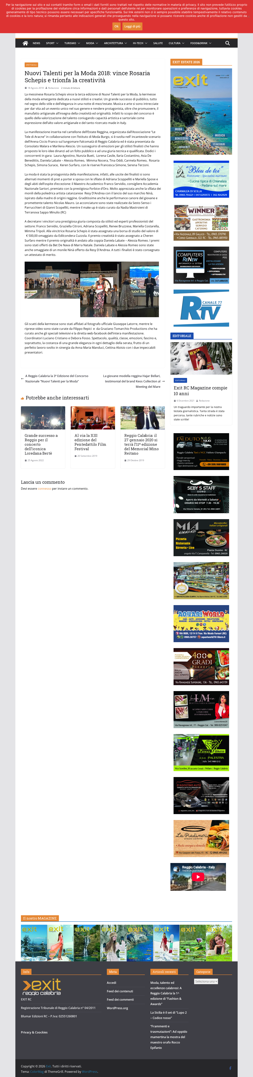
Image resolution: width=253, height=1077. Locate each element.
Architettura (113, 43)
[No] (248, 16)
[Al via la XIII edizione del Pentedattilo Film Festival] (93, 409)
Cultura (174, 43)
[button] (56, 43)
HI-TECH (138, 43)
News (36, 43)
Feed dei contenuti (120, 991)
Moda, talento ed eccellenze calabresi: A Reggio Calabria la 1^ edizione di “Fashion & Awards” (166, 993)
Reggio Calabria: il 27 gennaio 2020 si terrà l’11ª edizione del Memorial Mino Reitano (141, 444)
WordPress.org (117, 1008)
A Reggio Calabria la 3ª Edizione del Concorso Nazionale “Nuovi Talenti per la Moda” (56, 378)
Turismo (70, 43)
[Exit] (25, 43)
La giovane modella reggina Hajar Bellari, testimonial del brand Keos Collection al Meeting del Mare (131, 381)
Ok (116, 26)
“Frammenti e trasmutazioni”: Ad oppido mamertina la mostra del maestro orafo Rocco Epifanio (168, 1037)
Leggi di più (132, 26)
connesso (44, 489)
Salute (158, 43)
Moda (90, 43)
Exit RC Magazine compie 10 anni (200, 390)
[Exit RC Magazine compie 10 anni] (201, 358)
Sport (50, 43)
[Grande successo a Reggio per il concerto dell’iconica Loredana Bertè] (43, 409)
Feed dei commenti (120, 1000)
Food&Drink (198, 43)
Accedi (111, 983)
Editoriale (180, 380)
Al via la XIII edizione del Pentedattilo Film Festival (90, 442)
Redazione (53, 87)
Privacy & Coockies (34, 1032)
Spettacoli (31, 65)
